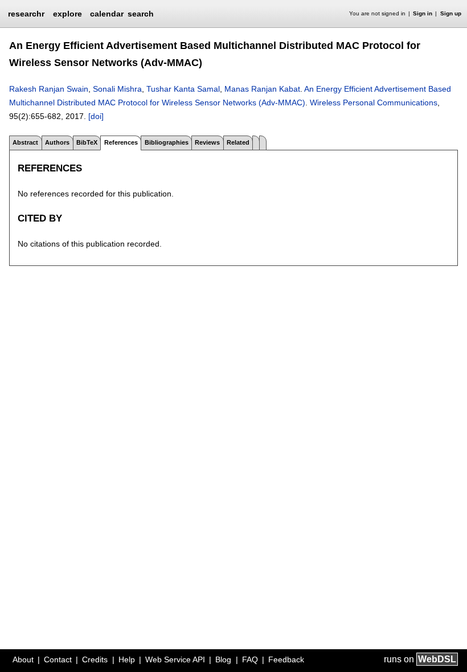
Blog (223, 659)
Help (126, 659)
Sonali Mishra (117, 88)
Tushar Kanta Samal (183, 88)
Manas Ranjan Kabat (262, 88)
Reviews (207, 142)
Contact (58, 659)
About (23, 659)
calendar (107, 13)
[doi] (96, 116)
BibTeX (86, 142)
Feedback (286, 659)
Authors (57, 142)
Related (238, 142)
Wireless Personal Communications (373, 102)
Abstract (25, 142)
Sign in (422, 13)
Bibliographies (167, 142)
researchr (26, 13)
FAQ (250, 659)
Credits (95, 659)
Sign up (450, 13)
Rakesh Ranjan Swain (48, 88)
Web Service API (175, 659)
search (141, 13)
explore (67, 13)
